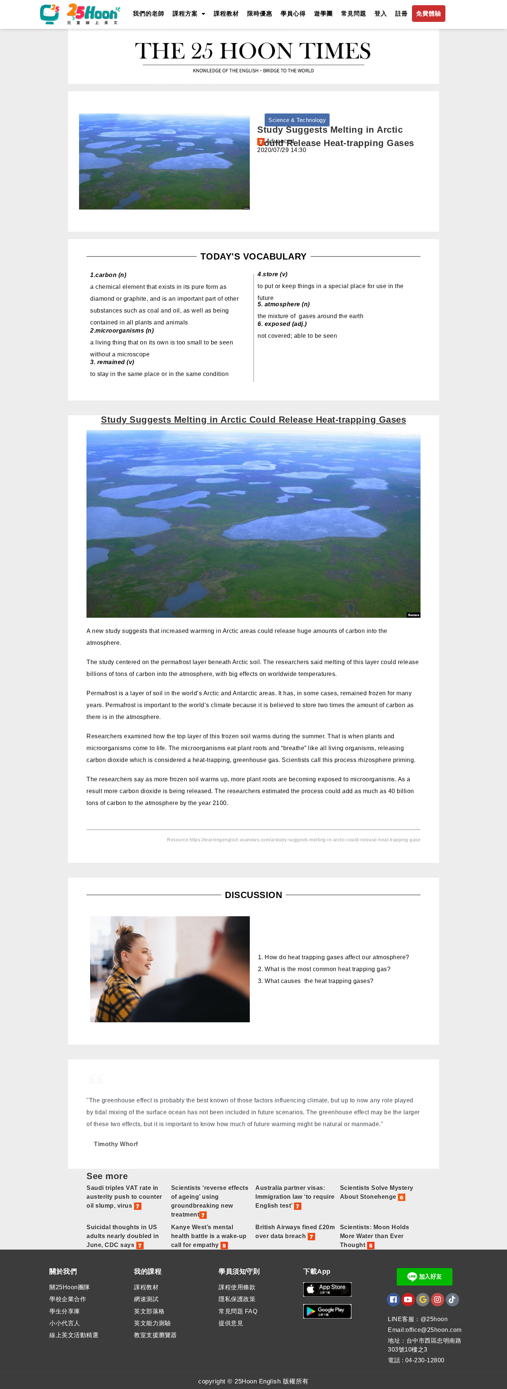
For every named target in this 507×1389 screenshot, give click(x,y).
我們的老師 (148, 13)
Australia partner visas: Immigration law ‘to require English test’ (295, 1197)
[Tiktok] (452, 1299)
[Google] (422, 1299)
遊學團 (323, 13)
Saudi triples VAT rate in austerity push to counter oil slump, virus (124, 1197)
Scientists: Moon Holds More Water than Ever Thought (374, 1236)
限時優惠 (259, 13)
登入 (380, 13)
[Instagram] (437, 1299)
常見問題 (353, 13)
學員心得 (293, 13)
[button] (297, 119)
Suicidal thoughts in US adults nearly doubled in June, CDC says (122, 1236)
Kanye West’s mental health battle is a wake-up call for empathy (209, 1236)
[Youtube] (408, 1299)
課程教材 (226, 13)
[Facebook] (393, 1299)
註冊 (401, 13)
